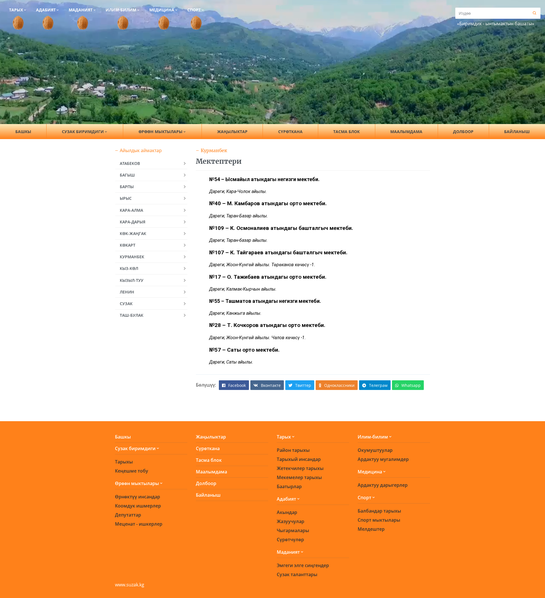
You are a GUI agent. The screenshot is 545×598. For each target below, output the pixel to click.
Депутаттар (128, 515)
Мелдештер (371, 529)
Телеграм (378, 385)
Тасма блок (346, 131)
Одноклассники (339, 385)
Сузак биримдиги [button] (83, 131)
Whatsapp (411, 385)
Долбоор (463, 131)
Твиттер (303, 385)
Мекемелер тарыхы (299, 477)
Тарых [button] (16, 9)
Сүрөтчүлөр (290, 539)
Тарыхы (124, 462)
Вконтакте (271, 385)
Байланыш (517, 131)
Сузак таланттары (297, 574)
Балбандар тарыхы (379, 511)
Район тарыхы (293, 450)
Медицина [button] (161, 9)
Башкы (23, 131)
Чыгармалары (293, 530)
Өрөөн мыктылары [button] (161, 131)
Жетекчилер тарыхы (300, 468)
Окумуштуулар (375, 450)
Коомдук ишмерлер (138, 506)
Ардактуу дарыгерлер (383, 485)
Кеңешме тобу (131, 471)
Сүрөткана (290, 131)
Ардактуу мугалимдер (383, 459)
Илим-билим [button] (121, 9)
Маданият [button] (81, 9)
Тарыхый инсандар (299, 459)
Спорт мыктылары (379, 520)
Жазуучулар (290, 521)
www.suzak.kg (129, 585)
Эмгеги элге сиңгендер (303, 565)
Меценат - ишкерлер (138, 524)
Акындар (287, 512)
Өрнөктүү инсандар (137, 497)
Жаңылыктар (232, 131)
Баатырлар (289, 486)
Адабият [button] (46, 9)
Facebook (237, 385)
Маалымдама (406, 131)
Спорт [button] (194, 9)
